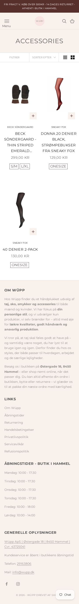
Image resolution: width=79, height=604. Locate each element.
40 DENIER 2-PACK (20, 249)
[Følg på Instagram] (18, 584)
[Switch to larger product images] (65, 57)
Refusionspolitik (16, 451)
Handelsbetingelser (19, 430)
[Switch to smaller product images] (73, 57)
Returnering (13, 422)
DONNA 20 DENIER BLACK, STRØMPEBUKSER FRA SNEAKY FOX (59, 142)
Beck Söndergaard (20, 127)
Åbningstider (14, 415)
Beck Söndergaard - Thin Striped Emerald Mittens (20, 143)
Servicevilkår (14, 444)
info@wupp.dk (23, 572)
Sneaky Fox (58, 127)
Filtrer (14, 57)
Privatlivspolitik (16, 437)
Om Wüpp (12, 408)
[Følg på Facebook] (6, 584)
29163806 (24, 564)
